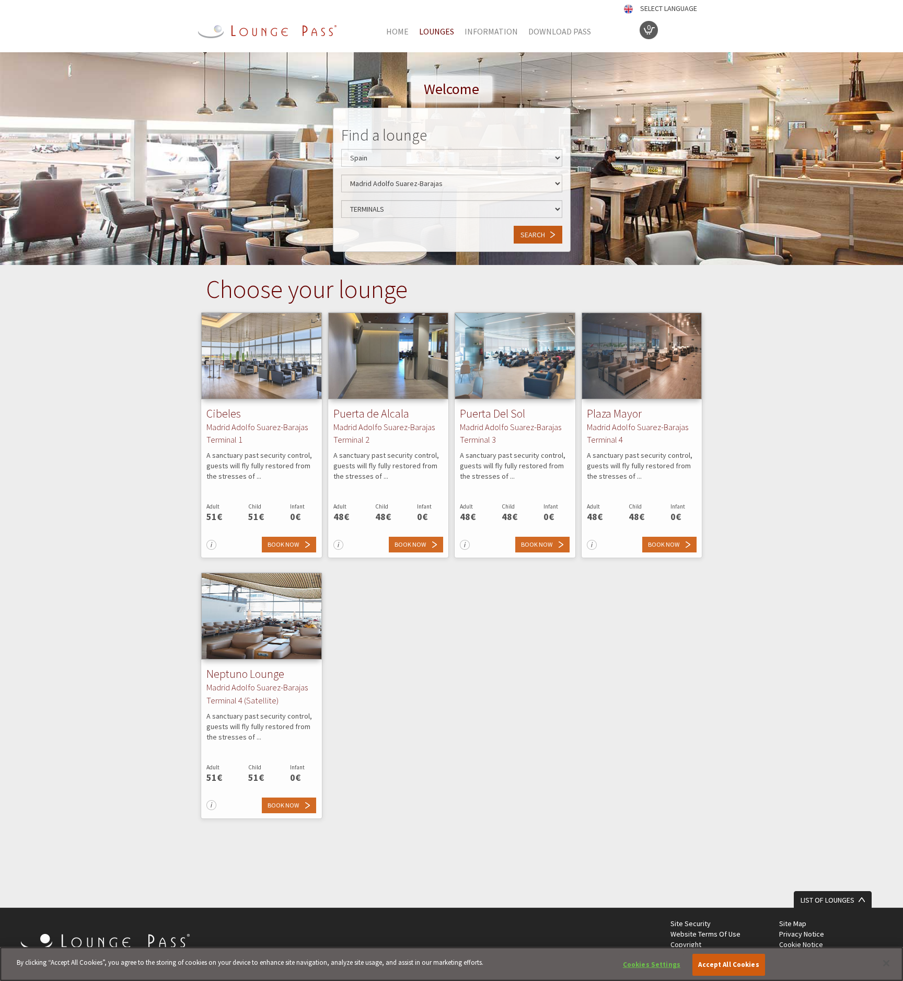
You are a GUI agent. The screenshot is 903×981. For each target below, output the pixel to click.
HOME (397, 31)
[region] (451, 964)
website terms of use (705, 934)
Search (532, 234)
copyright (685, 944)
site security (690, 923)
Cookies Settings (651, 964)
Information (491, 31)
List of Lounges (827, 900)
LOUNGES (436, 31)
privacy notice (801, 934)
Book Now (284, 544)
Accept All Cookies (728, 964)
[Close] (886, 963)
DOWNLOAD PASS (559, 31)
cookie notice (801, 944)
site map (792, 923)
